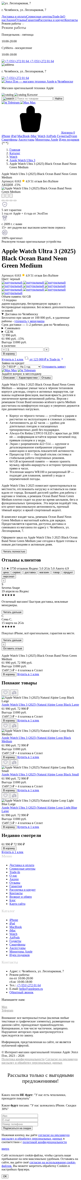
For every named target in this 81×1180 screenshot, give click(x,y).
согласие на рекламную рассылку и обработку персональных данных (36, 1136)
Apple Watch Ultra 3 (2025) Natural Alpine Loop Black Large (40, 704)
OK (5, 1176)
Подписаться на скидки (17, 1128)
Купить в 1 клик (12, 359)
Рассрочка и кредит (22, 889)
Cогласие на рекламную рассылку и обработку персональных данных (40, 1061)
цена (6, 572)
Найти (58, 98)
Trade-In (14, 872)
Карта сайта (17, 903)
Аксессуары (17, 948)
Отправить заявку (54, 366)
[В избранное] (5, 692)
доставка (30, 572)
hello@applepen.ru (31, 988)
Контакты (16, 893)
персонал (8, 576)
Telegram (13, 102)
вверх (5, 1148)
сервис (17, 572)
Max (32, 102)
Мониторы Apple (20, 951)
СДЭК (9, 331)
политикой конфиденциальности (45, 1142)
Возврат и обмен (20, 896)
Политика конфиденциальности (23, 1059)
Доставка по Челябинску (21, 314)
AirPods (14, 937)
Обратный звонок (21, 992)
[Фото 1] (3, 200)
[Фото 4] (15, 200)
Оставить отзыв (12, 648)
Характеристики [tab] (28, 377)
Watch (13, 934)
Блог (12, 900)
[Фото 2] (7, 200)
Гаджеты (15, 941)
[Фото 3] (11, 200)
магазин (44, 572)
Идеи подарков (19, 955)
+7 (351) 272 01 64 (41, 61)
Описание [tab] (9, 377)
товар (56, 572)
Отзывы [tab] (46, 377)
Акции (14, 879)
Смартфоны (17, 944)
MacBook (15, 927)
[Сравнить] (14, 692)
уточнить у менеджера (29, 321)
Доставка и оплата (21, 865)
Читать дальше (12, 612)
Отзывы (14, 882)
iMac (12, 930)
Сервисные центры (22, 868)
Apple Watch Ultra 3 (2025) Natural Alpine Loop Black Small (40, 774)
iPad (12, 923)
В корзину (9, 353)
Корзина (68, 132)
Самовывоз (12, 328)
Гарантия (15, 886)
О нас (13, 875)
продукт (68, 572)
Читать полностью (14, 551)
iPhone (13, 920)
